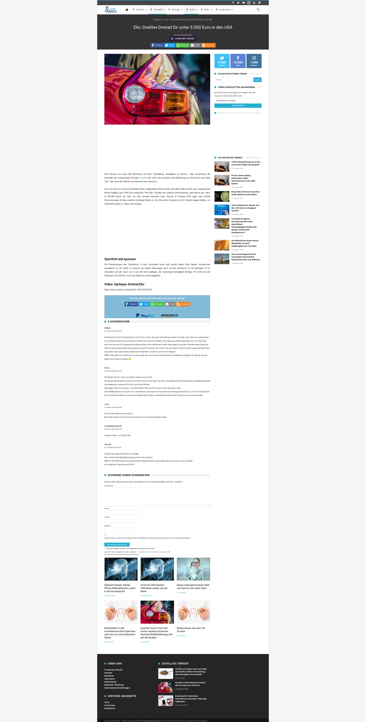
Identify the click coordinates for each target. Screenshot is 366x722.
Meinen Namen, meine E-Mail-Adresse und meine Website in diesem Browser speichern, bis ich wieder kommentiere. (147, 538)
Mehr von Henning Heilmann (120, 552)
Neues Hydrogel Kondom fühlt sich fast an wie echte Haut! (193, 587)
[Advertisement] (157, 148)
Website (107, 526)
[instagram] (248, 2)
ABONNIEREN (238, 106)
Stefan (107, 327)
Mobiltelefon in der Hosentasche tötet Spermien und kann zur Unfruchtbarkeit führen (119, 633)
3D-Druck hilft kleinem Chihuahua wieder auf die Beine (154, 588)
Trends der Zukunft (113, 669)
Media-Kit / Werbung (114, 684)
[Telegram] (259, 2)
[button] (157, 45)
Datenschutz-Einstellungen (117, 687)
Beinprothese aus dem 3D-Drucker (191, 630)
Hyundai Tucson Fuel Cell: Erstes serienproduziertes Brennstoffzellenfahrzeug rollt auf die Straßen (157, 633)
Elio (141, 178)
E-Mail (107, 517)
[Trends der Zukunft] (110, 9)
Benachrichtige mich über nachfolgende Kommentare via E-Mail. (131, 548)
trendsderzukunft (113, 425)
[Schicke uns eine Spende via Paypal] (145, 315)
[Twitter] (238, 2)
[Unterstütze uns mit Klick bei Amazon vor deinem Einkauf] (170, 315)
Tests (106, 702)
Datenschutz (110, 681)
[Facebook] (233, 2)
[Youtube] (243, 2)
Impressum (109, 678)
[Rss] (254, 2)
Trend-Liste (109, 705)
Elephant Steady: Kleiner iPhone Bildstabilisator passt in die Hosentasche (120, 588)
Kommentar (108, 486)
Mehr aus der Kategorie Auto (154, 552)
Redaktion (109, 675)
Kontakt (108, 672)
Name (107, 508)
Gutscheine (109, 708)
